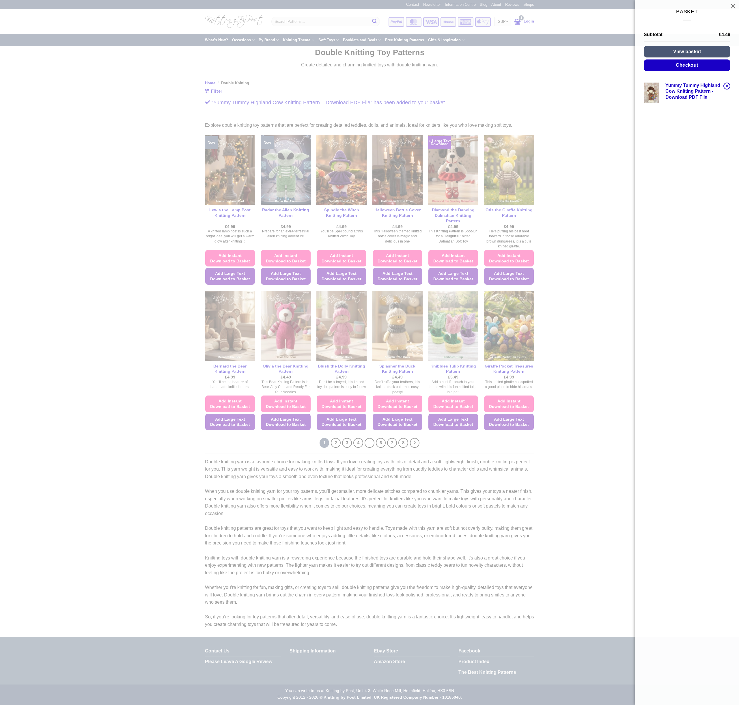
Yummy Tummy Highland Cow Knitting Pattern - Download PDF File (692, 91)
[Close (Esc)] (733, 6)
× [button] (727, 85)
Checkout (687, 65)
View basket (687, 51)
